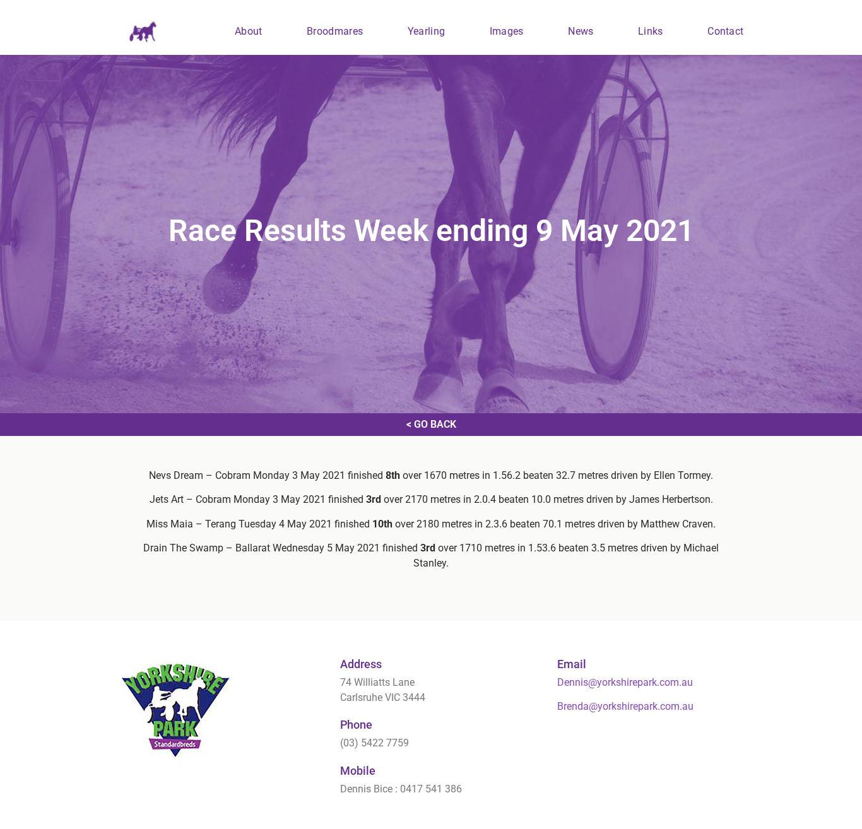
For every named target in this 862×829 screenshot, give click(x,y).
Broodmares (335, 31)
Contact (725, 31)
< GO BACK (431, 424)
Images (507, 31)
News (580, 31)
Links (650, 31)
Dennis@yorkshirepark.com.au (625, 682)
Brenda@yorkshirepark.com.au (625, 706)
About (249, 31)
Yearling (426, 31)
